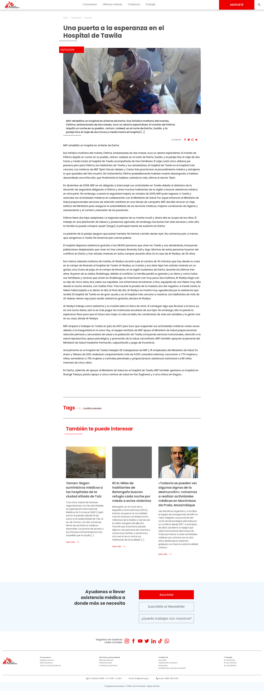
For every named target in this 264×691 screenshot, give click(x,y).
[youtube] (140, 641)
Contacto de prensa (108, 665)
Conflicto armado (92, 408)
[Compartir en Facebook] (185, 139)
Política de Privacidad (135, 686)
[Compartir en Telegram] (196, 139)
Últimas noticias (106, 660)
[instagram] (127, 641)
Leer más (70, 542)
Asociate (166, 595)
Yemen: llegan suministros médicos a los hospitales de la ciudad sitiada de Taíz (84, 490)
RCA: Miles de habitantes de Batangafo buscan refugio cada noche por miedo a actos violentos (131, 492)
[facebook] (133, 641)
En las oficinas (230, 662)
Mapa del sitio (153, 686)
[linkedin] (153, 641)
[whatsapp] (167, 641)
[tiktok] (160, 641)
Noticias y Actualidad (109, 657)
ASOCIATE (236, 5)
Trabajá (228, 657)
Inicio (65, 18)
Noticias (88, 18)
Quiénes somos (47, 660)
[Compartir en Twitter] (189, 139)
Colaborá (163, 657)
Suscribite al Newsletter (166, 606)
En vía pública (230, 665)
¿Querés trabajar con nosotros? (166, 618)
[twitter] (147, 641)
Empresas (162, 665)
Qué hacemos (46, 662)
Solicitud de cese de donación (172, 668)
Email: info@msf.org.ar (139, 678)
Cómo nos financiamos (50, 665)
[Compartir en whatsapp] (192, 139)
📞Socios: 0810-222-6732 (167, 678)
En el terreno (229, 660)
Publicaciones (105, 662)
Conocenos (45, 657)
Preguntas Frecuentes (114, 686)
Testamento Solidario (168, 662)
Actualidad (76, 18)
